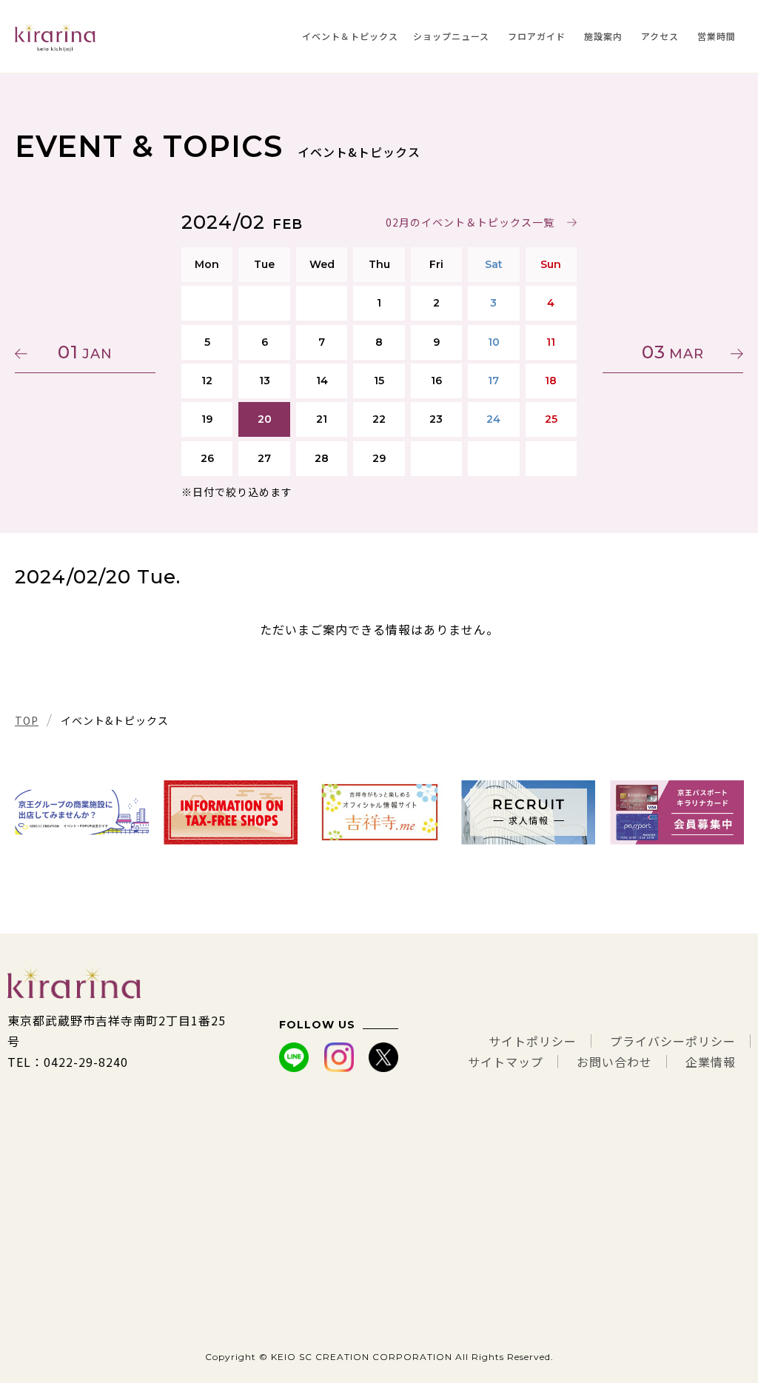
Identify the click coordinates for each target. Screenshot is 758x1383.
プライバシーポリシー (673, 1041)
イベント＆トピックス (350, 36)
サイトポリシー (533, 1041)
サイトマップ (505, 1062)
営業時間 (716, 36)
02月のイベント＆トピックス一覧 (470, 222)
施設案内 (603, 36)
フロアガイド (537, 36)
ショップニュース (451, 36)
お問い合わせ (614, 1062)
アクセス (660, 36)
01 (85, 352)
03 (673, 352)
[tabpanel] (82, 812)
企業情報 (710, 1062)
